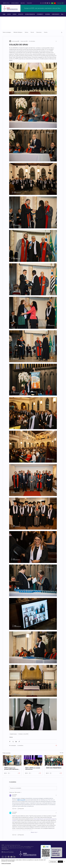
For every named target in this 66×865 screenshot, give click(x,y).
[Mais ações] (56, 41)
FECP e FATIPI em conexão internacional (32, 768)
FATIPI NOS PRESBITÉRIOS (53, 768)
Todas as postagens (7, 32)
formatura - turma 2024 (23, 734)
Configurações (53, 861)
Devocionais (39, 32)
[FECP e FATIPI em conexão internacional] (33, 760)
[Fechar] (64, 861)
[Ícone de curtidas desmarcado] (13, 808)
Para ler (32, 32)
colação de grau (13, 734)
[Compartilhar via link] (19, 741)
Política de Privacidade (6, 863)
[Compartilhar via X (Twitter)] (13, 741)
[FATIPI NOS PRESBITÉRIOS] (54, 760)
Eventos (45, 32)
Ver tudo (61, 752)
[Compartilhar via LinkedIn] (16, 741)
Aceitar (60, 861)
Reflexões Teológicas (18, 32)
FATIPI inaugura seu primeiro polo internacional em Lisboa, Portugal (11, 768)
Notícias (26, 32)
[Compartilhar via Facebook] (9, 741)
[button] (9, 14)
